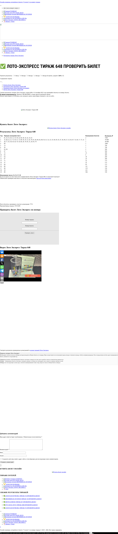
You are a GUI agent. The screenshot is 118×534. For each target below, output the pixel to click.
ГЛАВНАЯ (13, 11)
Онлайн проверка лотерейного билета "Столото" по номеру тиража (20, 2)
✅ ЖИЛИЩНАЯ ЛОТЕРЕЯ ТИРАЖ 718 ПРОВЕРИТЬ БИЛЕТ (22, 499)
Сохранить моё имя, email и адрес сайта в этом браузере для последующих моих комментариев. (30, 459)
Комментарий (4, 449)
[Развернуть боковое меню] (0, 465)
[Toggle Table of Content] (1, 82)
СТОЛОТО (18, 479)
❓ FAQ (5, 489)
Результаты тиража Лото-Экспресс (13, 55)
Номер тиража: (29, 219)
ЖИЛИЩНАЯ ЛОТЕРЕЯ (24, 14)
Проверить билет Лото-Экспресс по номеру (16, 88)
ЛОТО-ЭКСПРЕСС (20, 20)
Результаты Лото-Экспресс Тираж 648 (14, 86)
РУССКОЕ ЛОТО (17, 12)
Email (1, 455)
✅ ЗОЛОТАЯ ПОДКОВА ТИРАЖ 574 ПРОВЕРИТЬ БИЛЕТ (21, 496)
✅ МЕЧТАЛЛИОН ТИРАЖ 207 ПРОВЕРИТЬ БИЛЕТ (19, 502)
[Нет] (93, 533)
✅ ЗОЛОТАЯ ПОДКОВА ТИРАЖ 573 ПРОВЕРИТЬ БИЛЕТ (21, 508)
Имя (1, 452)
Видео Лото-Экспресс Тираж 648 (13, 89)
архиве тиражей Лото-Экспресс (39, 350)
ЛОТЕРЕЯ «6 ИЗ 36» (20, 18)
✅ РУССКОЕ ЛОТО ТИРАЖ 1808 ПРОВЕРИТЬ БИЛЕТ (20, 505)
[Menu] (0, 5)
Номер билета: (29, 226)
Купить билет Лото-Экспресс (12, 85)
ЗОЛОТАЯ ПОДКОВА (13, 17)
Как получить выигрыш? (43, 178)
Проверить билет (29, 233)
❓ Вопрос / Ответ (9, 21)
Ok (90, 533)
